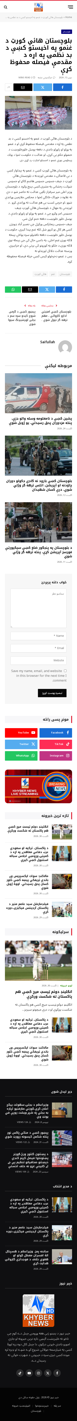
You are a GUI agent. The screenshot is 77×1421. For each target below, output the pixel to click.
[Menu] (70, 7)
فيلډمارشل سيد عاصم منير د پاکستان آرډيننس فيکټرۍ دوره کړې (27, 908)
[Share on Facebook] (62, 87)
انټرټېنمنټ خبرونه (21, 1406)
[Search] (6, 7)
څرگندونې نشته (45, 77)
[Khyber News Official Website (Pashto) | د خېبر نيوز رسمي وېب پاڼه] (38, 7)
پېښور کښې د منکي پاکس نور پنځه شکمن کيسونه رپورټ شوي (26, 1134)
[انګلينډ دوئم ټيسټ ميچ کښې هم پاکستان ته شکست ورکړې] (62, 832)
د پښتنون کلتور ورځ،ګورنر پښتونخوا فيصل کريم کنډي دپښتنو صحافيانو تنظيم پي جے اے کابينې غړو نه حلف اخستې (28, 1160)
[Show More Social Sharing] (8, 87)
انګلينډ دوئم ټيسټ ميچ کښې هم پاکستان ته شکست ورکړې (28, 828)
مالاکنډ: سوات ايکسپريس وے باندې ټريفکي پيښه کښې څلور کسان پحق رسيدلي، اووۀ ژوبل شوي (27, 882)
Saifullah (47, 342)
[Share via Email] (22, 87)
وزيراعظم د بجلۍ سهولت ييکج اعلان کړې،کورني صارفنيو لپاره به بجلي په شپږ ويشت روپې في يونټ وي (26, 1110)
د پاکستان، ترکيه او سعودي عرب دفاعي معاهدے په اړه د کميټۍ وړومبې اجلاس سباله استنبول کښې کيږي (28, 854)
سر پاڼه (57, 1406)
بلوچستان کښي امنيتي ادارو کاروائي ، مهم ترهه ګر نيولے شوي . (56, 316)
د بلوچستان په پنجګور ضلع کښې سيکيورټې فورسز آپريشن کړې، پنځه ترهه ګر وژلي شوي (38, 552)
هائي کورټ (40, 274)
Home (68, 17)
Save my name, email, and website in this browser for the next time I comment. (39, 676)
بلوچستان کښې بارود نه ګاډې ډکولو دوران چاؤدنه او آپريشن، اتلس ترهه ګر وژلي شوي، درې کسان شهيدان (39, 485)
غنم (53, 274)
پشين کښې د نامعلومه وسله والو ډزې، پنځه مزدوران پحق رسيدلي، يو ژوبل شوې (40, 420)
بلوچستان (66, 32)
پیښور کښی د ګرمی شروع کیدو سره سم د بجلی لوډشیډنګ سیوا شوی (21, 318)
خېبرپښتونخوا (42, 1406)
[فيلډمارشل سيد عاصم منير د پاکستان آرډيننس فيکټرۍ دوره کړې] (62, 909)
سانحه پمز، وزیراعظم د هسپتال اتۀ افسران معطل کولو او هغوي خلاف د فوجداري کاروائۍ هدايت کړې (26, 1257)
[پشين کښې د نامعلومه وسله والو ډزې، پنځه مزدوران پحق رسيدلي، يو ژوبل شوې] (38, 393)
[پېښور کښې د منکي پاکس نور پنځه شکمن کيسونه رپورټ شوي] (62, 1138)
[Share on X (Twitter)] (42, 87)
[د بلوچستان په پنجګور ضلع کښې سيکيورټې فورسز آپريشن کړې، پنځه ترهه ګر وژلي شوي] (38, 522)
